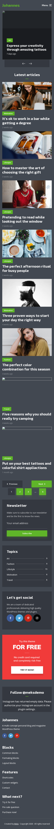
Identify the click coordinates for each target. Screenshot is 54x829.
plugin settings (27, 709)
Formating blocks (10, 758)
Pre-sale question (10, 807)
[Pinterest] (28, 618)
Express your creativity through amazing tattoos (26, 47)
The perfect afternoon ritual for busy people (26, 268)
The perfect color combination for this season (26, 367)
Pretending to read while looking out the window (23, 219)
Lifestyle (7, 162)
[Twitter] (19, 618)
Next (41, 484)
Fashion (7, 360)
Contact (6, 787)
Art (10, 40)
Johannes (11, 5)
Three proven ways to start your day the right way (25, 317)
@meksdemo (33, 692)
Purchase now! (9, 812)
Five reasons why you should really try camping (26, 416)
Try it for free (8, 802)
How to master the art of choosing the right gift (23, 170)
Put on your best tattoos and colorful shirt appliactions (26, 465)
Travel (6, 409)
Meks (16, 824)
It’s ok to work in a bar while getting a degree (26, 120)
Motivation (8, 113)
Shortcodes (7, 777)
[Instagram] (37, 618)
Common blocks (10, 753)
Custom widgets (10, 782)
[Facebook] (10, 618)
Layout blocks (9, 763)
